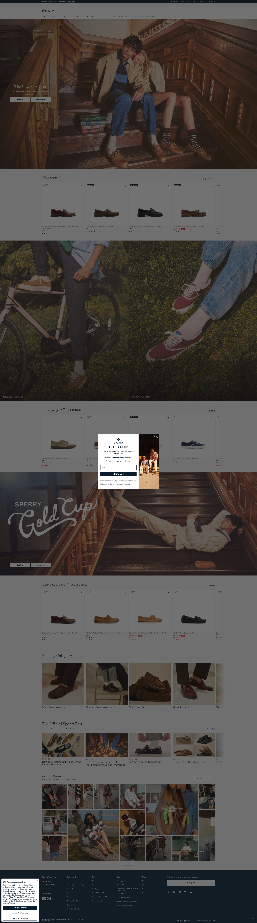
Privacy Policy (13, 897)
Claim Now (118, 474)
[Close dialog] (156, 436)
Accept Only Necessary (20, 913)
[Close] (37, 880)
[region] (20, 900)
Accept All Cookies (20, 907)
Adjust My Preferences (20, 918)
